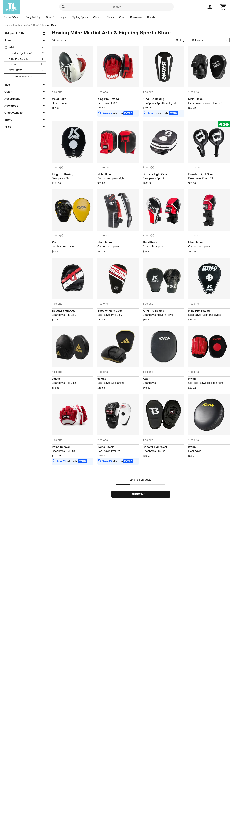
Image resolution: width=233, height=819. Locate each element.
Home (6, 25)
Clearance (136, 17)
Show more (140, 494)
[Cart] (223, 6)
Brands (151, 17)
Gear (122, 17)
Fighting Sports (79, 17)
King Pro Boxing (108, 99)
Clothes (97, 17)
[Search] (63, 7)
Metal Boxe (59, 99)
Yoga (63, 17)
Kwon (55, 242)
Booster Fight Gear (155, 174)
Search (116, 7)
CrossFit (50, 17)
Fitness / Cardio (11, 17)
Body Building (33, 17)
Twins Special (61, 447)
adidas (56, 379)
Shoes (110, 17)
